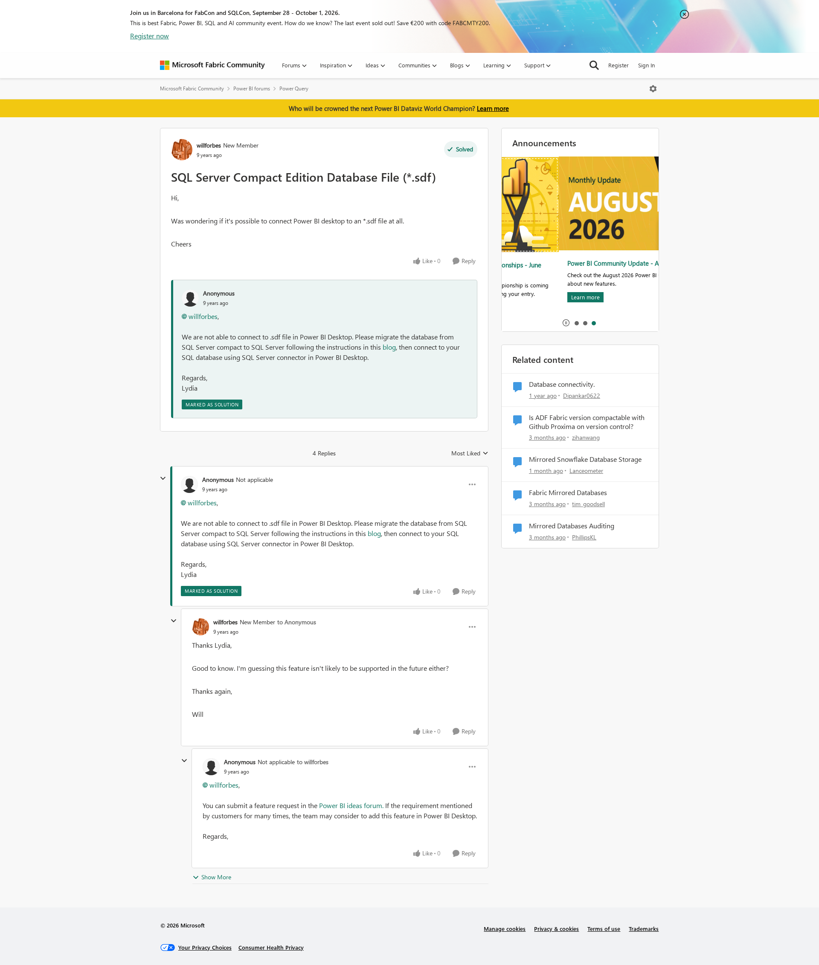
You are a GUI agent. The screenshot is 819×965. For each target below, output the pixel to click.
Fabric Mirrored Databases (568, 492)
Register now (149, 35)
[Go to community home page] (212, 65)
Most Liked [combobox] (469, 453)
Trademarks (644, 928)
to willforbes (312, 762)
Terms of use (603, 928)
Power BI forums (251, 88)
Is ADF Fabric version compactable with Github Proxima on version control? (587, 422)
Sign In (646, 65)
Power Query (293, 88)
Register (618, 65)
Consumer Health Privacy (271, 947)
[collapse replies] (163, 478)
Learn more (493, 108)
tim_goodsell (588, 504)
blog (389, 346)
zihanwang (586, 437)
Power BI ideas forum (351, 805)
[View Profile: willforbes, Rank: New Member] (181, 149)
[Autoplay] (566, 323)
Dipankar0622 (581, 395)
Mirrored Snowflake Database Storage (585, 459)
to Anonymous (296, 622)
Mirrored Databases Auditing (571, 526)
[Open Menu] (653, 89)
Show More (216, 877)
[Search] (594, 65)
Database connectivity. (562, 384)
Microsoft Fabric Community (192, 88)
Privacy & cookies (556, 928)
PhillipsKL (584, 537)
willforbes (209, 145)
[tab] (576, 323)
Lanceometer (586, 471)
